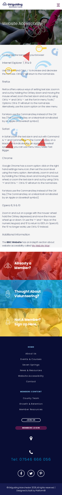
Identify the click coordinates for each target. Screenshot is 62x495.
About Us (31, 353)
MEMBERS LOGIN (31, 428)
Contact (31, 381)
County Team (31, 398)
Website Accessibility (31, 376)
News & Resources (31, 370)
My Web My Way (41, 245)
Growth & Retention (31, 403)
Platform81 (41, 490)
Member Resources (31, 409)
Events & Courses (31, 359)
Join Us (31, 420)
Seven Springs (31, 364)
